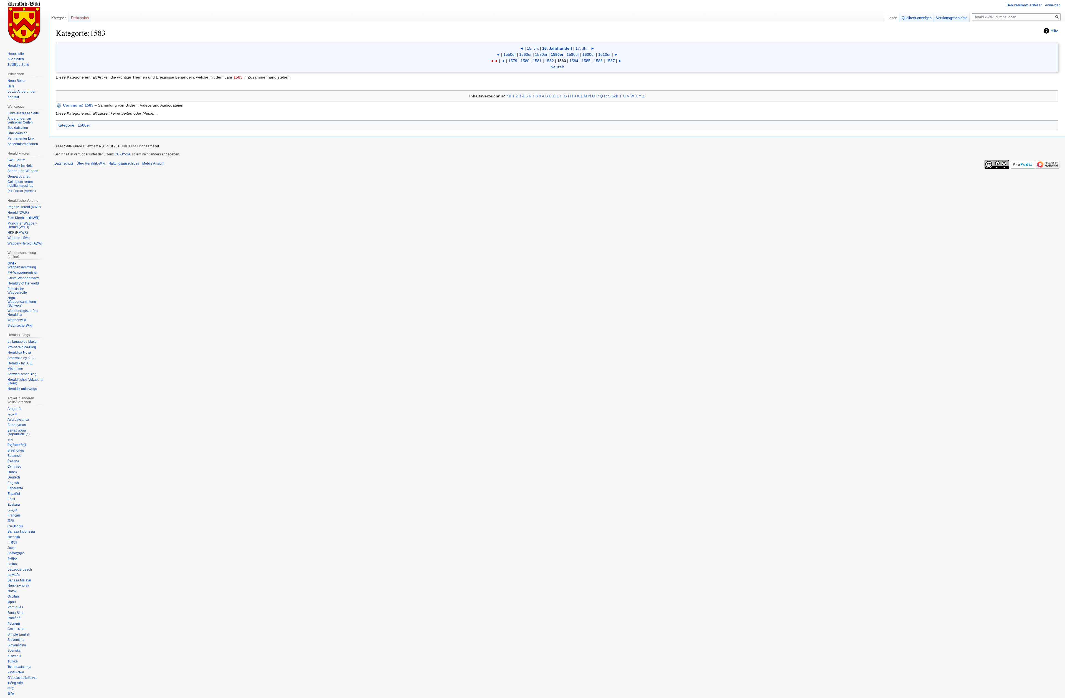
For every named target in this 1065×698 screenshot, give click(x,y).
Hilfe (1054, 31)
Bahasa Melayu (19, 580)
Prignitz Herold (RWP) (24, 207)
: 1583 (78, 105)
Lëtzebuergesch (19, 569)
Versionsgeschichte (951, 18)
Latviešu (13, 575)
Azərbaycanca (18, 420)
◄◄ (494, 61)
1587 (610, 61)
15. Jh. (533, 48)
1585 (586, 61)
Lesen (892, 18)
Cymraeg (14, 466)
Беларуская (16, 425)
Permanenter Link (20, 138)
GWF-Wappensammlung (21, 265)
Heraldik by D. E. (20, 363)
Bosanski (14, 456)
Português (15, 607)
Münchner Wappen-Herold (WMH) (22, 225)
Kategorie (65, 125)
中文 (10, 689)
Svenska (14, 650)
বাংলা (10, 440)
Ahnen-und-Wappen (22, 171)
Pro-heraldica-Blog (21, 347)
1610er (604, 54)
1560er (525, 54)
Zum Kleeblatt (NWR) (23, 218)
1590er (573, 54)
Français (14, 515)
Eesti (11, 499)
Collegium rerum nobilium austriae (20, 184)
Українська (15, 672)
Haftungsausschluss (123, 163)
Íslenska (13, 537)
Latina (12, 564)
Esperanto (15, 488)
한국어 (12, 559)
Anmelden (1053, 5)
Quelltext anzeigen (917, 18)
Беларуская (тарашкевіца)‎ (18, 432)
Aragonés (14, 409)
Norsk (11, 591)
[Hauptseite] (24, 22)
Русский (13, 624)
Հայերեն (15, 526)
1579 (512, 61)
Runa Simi (15, 613)
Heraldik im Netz (19, 166)
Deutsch (13, 477)
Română (14, 618)
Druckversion (17, 133)
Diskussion (80, 18)
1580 (525, 61)
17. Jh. (581, 48)
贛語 (10, 521)
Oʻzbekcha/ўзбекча (22, 678)
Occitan (13, 596)
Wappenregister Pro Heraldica (22, 313)
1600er (588, 54)
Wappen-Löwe (18, 238)
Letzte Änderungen (21, 92)
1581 (537, 61)
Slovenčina (15, 640)
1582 (549, 61)
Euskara (13, 505)
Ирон (11, 602)
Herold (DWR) (18, 213)
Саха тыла (15, 629)
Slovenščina (16, 645)
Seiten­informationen (22, 144)
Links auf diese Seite (23, 113)
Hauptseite (15, 54)
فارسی (12, 510)
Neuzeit (557, 67)
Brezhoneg (15, 450)
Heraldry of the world (23, 283)
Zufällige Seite (18, 65)
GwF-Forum (16, 160)
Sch (615, 96)
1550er (509, 54)
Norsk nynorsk (18, 586)
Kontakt (13, 97)
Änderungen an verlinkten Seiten (20, 120)
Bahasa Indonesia (21, 531)
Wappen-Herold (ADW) (24, 243)
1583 (238, 77)
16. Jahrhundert (557, 48)
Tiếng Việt (15, 683)
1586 (598, 61)
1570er (541, 54)
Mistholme (15, 369)
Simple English (18, 634)
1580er (557, 54)
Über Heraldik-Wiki (91, 163)
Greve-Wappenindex (23, 278)
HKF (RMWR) (17, 233)
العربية (12, 414)
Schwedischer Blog (22, 374)
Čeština (13, 461)
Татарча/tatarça (19, 667)
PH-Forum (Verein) (21, 191)
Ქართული (16, 553)
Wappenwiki (16, 320)
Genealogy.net (18, 176)
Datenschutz (63, 163)
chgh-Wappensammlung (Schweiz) (21, 302)
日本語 (12, 542)
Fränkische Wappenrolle (17, 291)
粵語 (10, 694)
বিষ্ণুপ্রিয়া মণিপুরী (16, 445)
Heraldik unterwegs (22, 389)
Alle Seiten (15, 59)
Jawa (11, 548)
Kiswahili (14, 656)
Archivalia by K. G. (21, 358)
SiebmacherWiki (19, 325)
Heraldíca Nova (19, 352)
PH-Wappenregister (22, 272)
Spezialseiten (17, 128)
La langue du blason (23, 342)
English (13, 483)
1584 (573, 61)
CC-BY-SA (122, 154)
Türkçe (12, 661)
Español (13, 494)
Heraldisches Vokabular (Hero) (25, 381)
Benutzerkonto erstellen (1025, 5)
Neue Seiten (16, 81)
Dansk (12, 472)
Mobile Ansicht (153, 163)
